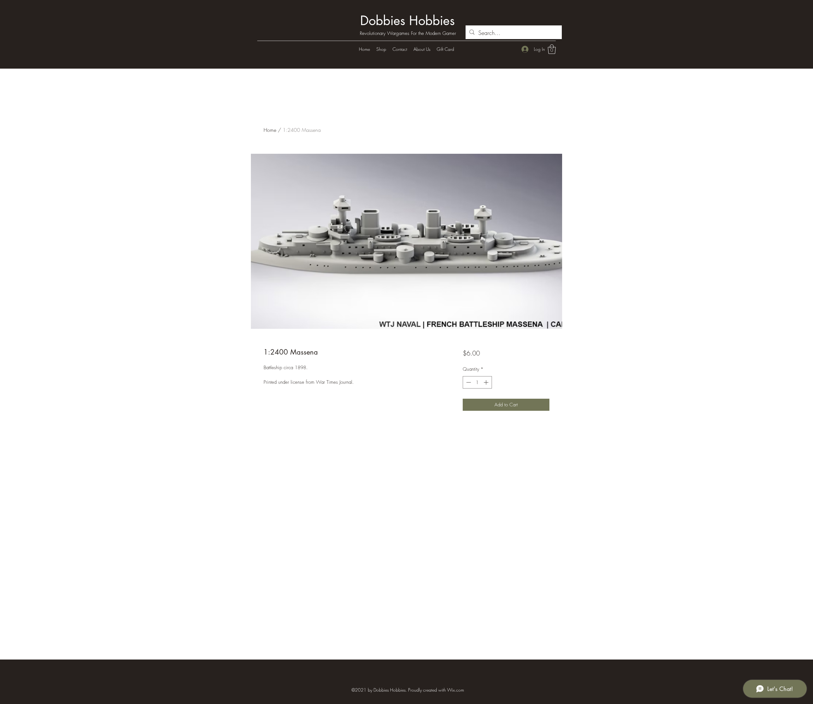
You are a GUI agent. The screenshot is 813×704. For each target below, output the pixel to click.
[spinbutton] (477, 382)
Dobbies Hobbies (407, 20)
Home (270, 129)
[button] (552, 49)
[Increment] (486, 382)
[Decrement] (468, 382)
